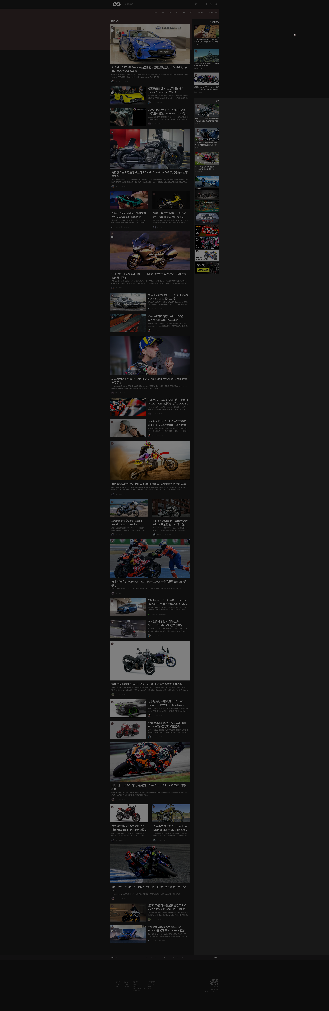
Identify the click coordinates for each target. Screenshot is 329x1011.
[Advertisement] (84, 47)
